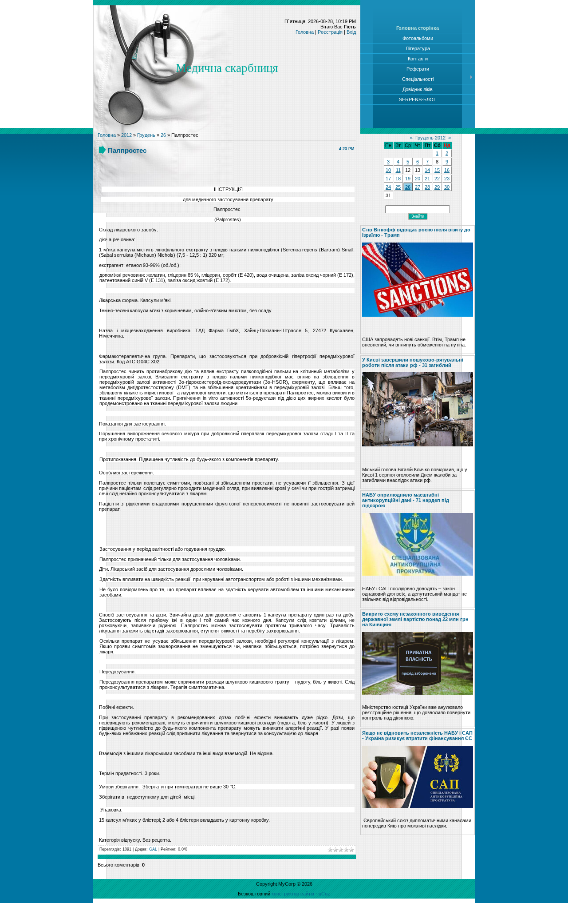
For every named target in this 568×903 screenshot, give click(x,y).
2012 (126, 135)
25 (398, 187)
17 (388, 178)
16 (447, 170)
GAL (153, 849)
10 (388, 170)
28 (427, 187)
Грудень (146, 135)
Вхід (351, 32)
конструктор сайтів (293, 893)
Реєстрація (330, 32)
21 (427, 178)
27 (417, 187)
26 (163, 135)
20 (417, 178)
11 (398, 170)
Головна (305, 32)
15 (437, 170)
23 (447, 178)
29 (437, 187)
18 (398, 178)
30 (447, 187)
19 (407, 178)
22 (437, 178)
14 (427, 170)
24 (388, 187)
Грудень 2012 (430, 137)
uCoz (324, 893)
